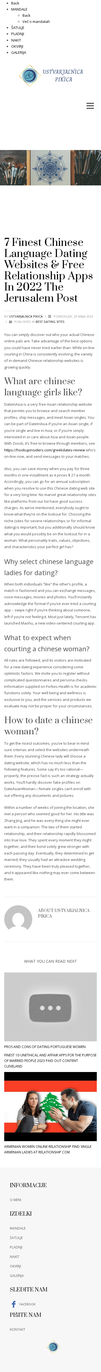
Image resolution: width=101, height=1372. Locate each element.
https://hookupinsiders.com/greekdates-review (44, 450)
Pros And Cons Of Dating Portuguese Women (45, 1046)
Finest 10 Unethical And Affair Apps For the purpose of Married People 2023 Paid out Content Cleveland (50, 1061)
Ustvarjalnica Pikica (26, 316)
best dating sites (50, 322)
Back (15, 3)
